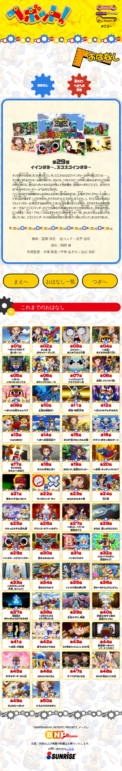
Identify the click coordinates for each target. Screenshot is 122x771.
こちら (70, 748)
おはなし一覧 (60, 281)
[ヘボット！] (38, 24)
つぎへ (99, 281)
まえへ (21, 281)
